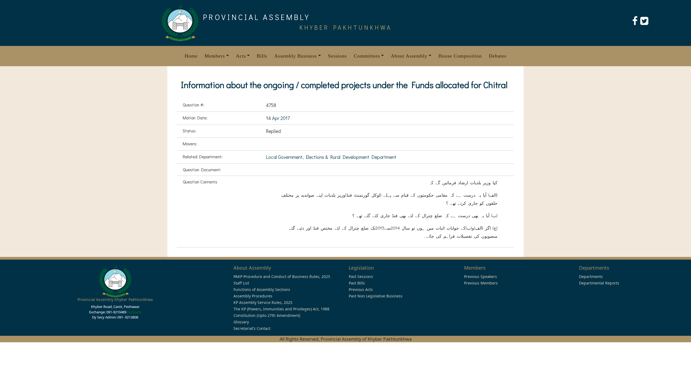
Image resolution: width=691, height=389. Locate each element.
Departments (591, 276)
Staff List (241, 283)
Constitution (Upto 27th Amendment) (266, 315)
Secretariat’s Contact (251, 328)
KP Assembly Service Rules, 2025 (262, 302)
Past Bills (357, 283)
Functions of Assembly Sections (261, 289)
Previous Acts (361, 289)
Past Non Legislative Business (375, 296)
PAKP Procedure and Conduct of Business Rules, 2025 (281, 276)
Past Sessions (361, 276)
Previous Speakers (480, 276)
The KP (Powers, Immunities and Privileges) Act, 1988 (281, 308)
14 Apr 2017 (278, 118)
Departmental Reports (599, 283)
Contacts (134, 312)
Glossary (241, 321)
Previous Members (481, 283)
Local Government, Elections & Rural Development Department (331, 157)
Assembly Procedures (252, 296)
